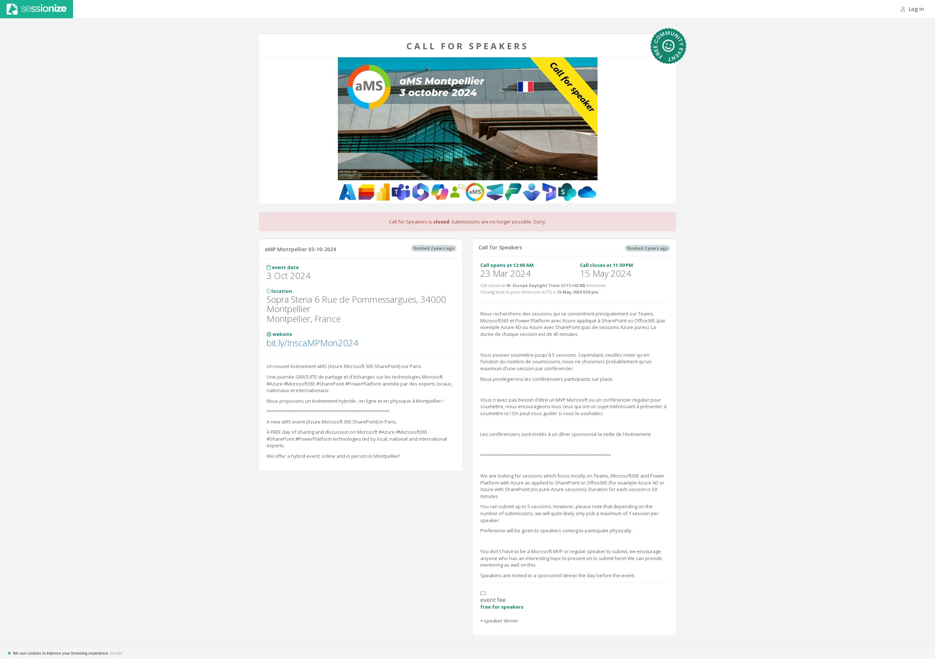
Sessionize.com (36, 9)
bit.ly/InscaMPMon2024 (312, 343)
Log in (915, 8)
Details (116, 653)
